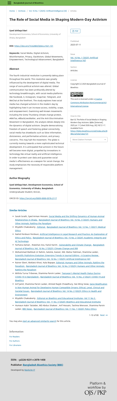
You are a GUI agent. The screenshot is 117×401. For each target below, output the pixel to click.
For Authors (14, 341)
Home (12, 11)
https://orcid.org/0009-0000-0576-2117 (38, 198)
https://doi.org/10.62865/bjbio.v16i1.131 (33, 46)
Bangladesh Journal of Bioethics (28, 3)
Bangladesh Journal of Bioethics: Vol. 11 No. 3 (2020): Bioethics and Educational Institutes (58, 301)
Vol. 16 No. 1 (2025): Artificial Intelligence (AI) (48, 11)
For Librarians (15, 345)
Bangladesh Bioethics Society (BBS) (43, 364)
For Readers (14, 336)
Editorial (41, 227)
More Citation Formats (82, 139)
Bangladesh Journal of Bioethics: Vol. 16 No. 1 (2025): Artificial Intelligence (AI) (52, 259)
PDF (76, 31)
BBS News (27, 309)
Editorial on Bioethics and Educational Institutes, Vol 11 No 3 (66, 298)
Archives (21, 11)
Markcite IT (29, 370)
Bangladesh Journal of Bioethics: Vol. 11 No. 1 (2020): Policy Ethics (65, 309)
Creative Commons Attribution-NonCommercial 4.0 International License (88, 102)
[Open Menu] (9, 3)
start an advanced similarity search (39, 321)
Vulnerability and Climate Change (75, 244)
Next (102, 315)
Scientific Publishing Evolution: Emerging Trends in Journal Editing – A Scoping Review (57, 255)
